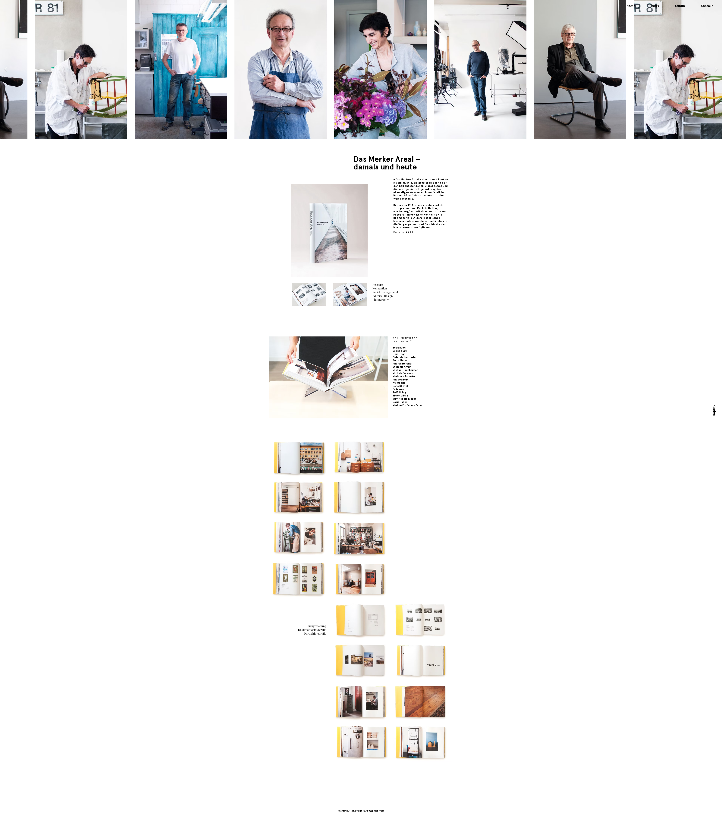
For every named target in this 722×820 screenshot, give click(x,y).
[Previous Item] (5, 69)
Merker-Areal (410, 179)
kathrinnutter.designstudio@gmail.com (361, 810)
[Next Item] (716, 69)
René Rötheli (425, 214)
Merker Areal (391, 159)
